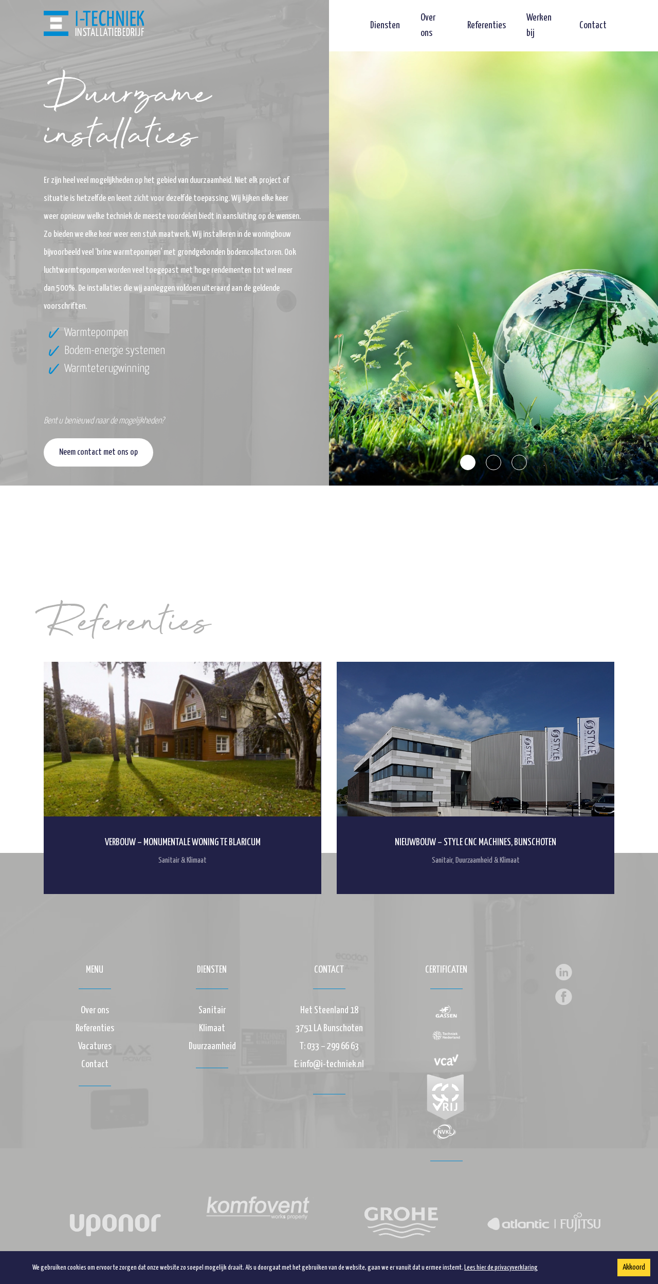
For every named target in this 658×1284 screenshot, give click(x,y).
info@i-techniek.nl (332, 1064)
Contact (593, 25)
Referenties (486, 25)
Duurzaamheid (212, 1046)
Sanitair (212, 1010)
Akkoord (634, 1267)
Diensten (385, 25)
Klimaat (212, 1028)
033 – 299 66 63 (333, 1046)
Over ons (95, 1010)
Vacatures (95, 1046)
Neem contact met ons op (98, 452)
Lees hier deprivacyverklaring (501, 1267)
